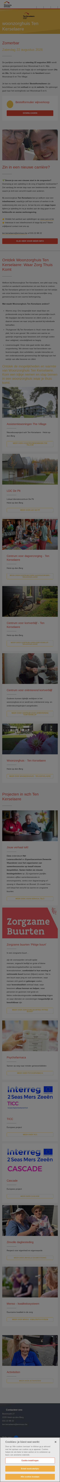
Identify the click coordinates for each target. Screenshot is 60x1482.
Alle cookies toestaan (30, 1477)
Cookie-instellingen (30, 1460)
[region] (30, 1459)
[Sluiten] (55, 1442)
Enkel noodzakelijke (30, 1469)
